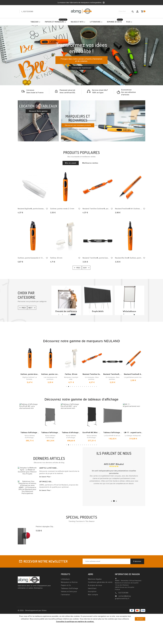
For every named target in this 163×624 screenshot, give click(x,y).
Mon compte (93, 595)
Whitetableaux (129, 311)
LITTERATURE (95, 22)
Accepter (140, 619)
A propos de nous (95, 585)
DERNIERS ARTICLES (49, 458)
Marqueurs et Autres (69, 582)
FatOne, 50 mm (56, 258)
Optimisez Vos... (46, 482)
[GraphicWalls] (98, 300)
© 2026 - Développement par (30, 610)
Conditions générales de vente (100, 582)
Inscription (92, 591)
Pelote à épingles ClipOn (45, 526)
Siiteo (44, 610)
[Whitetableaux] (129, 300)
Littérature (65, 579)
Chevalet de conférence (66, 311)
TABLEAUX (34, 22)
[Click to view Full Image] (27, 471)
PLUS (128, 22)
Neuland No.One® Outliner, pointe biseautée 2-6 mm (136, 258)
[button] (11, 55)
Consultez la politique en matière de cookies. (75, 621)
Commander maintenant (81, 68)
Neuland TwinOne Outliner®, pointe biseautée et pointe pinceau (108, 209)
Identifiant (92, 588)
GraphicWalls (98, 311)
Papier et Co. (66, 585)
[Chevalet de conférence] (66, 300)
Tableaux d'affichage (69, 588)
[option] (81, 55)
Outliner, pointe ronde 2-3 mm (62, 209)
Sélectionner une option (48, 534)
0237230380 (28, 11)
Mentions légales (95, 579)
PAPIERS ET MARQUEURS (56, 21)
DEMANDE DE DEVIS (114, 21)
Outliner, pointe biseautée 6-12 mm (32, 258)
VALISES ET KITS (77, 22)
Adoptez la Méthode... (48, 468)
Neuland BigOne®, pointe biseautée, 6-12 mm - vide (38, 209)
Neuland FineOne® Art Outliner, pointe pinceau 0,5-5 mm (138, 209)
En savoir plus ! (45, 477)
